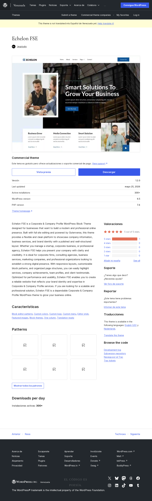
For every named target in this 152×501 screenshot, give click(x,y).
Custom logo (55, 314)
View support (98, 163)
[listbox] (54, 357)
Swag (95, 465)
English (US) (131, 325)
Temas (41, 456)
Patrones (42, 465)
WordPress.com (126, 451)
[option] (25, 345)
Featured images (20, 317)
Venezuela (45, 482)
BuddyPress (124, 465)
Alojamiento (17, 461)
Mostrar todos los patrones (28, 385)
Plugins (41, 461)
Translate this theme (114, 335)
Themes (16, 15)
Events (94, 456)
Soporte (68, 456)
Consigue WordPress (135, 5)
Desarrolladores (72, 461)
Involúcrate (96, 451)
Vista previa (44, 172)
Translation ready (65, 317)
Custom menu (69, 314)
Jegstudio (22, 46)
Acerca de (17, 451)
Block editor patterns (22, 314)
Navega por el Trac (113, 357)
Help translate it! (106, 23)
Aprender (69, 451)
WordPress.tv (72, 465)
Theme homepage (21, 211)
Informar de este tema (115, 307)
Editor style (83, 314)
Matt (120, 456)
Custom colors (41, 314)
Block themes (36, 317)
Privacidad (17, 465)
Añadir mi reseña (112, 260)
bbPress (122, 461)
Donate (95, 461)
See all (136, 260)
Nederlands (109, 328)
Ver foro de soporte (114, 284)
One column (50, 317)
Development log (112, 350)
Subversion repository (115, 353)
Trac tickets (110, 360)
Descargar (109, 172)
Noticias (16, 456)
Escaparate (43, 451)
